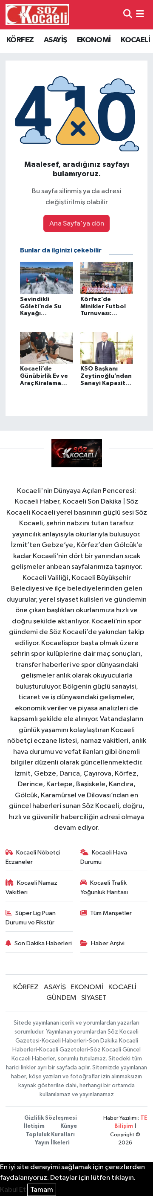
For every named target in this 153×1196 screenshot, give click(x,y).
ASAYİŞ (55, 40)
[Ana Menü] (140, 14)
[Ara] (127, 14)
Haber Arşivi (108, 943)
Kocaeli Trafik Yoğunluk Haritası (104, 887)
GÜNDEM (61, 998)
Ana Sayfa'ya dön (76, 223)
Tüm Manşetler (111, 913)
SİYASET (94, 998)
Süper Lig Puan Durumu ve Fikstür (31, 918)
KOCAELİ (135, 40)
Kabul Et (13, 1189)
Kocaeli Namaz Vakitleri (32, 887)
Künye (68, 1126)
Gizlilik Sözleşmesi (50, 1118)
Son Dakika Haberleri (43, 943)
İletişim (34, 1126)
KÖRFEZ (20, 40)
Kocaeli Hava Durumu (104, 857)
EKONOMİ (94, 40)
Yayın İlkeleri (52, 1143)
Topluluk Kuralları (50, 1135)
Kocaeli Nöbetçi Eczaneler (33, 857)
